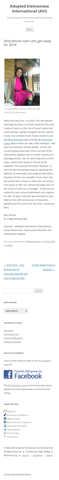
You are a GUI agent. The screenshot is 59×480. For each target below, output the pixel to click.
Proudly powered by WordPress (17, 474)
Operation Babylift (12, 341)
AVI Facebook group (17, 385)
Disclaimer (37, 455)
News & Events (34, 241)
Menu (29, 29)
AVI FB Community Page (16, 139)
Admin (49, 455)
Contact (25, 455)
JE (16, 455)
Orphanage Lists (11, 334)
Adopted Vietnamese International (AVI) (29, 9)
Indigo (10, 245)
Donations (9, 330)
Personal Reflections (13, 338)
